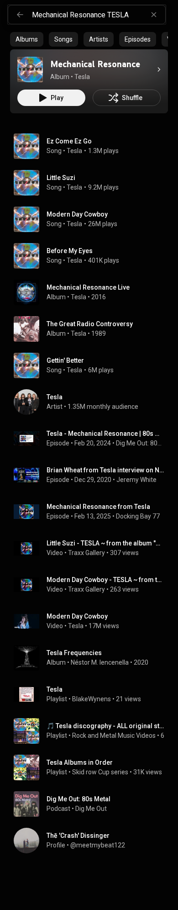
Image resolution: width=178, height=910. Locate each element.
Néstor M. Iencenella (100, 662)
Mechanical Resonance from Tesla (98, 506)
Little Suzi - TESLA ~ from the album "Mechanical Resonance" (106, 543)
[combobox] (98, 14)
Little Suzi (61, 177)
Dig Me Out (91, 808)
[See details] (158, 69)
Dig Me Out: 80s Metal (140, 443)
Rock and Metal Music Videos (114, 735)
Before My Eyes (70, 250)
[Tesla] (92, 402)
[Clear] (154, 14)
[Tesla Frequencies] (92, 658)
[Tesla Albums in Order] (92, 767)
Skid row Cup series (100, 772)
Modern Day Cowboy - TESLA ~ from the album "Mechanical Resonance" (106, 579)
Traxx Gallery (86, 552)
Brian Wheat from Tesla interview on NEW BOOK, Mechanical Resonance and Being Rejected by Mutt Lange (106, 470)
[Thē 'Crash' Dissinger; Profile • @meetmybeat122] (92, 840)
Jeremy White (136, 479)
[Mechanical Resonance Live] (92, 292)
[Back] (20, 14)
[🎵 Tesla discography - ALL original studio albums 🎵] (92, 731)
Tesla (74, 150)
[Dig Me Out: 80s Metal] (92, 804)
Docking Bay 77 (138, 516)
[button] (30, 69)
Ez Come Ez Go (69, 141)
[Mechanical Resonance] (30, 69)
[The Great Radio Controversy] (92, 329)
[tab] (26, 39)
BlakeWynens (91, 699)
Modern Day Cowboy (77, 214)
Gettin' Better (65, 360)
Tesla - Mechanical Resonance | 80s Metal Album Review (106, 433)
